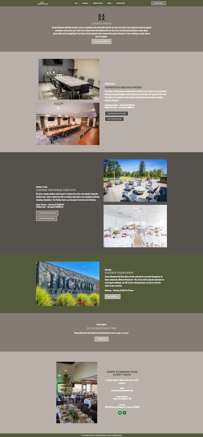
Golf (76, 3)
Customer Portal (120, 3)
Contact (109, 3)
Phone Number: (122, 396)
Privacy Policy (84, 435)
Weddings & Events (97, 3)
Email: (122, 388)
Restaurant (85, 3)
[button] (47, 213)
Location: (122, 404)
